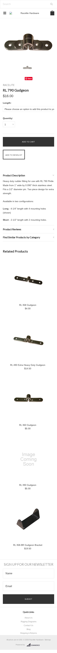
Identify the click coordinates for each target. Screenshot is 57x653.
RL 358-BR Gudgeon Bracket (27, 545)
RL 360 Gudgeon (27, 425)
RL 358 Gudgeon (27, 305)
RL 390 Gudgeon (27, 485)
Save (30, 78)
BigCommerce (33, 645)
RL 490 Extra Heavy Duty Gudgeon (27, 365)
